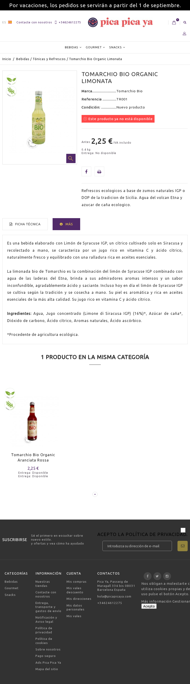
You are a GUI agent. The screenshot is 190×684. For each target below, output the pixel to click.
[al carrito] (9, 427)
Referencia (92, 99)
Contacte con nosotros (34, 22)
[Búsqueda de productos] (185, 22)
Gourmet (94, 47)
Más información (156, 601)
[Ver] (25, 427)
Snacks (115, 47)
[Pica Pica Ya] (120, 22)
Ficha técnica (28, 224)
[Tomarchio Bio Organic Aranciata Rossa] (33, 418)
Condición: (91, 107)
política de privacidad (156, 534)
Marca (87, 91)
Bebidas (71, 47)
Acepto (149, 606)
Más (69, 224)
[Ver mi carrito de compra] (174, 22)
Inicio (6, 59)
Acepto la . (142, 534)
